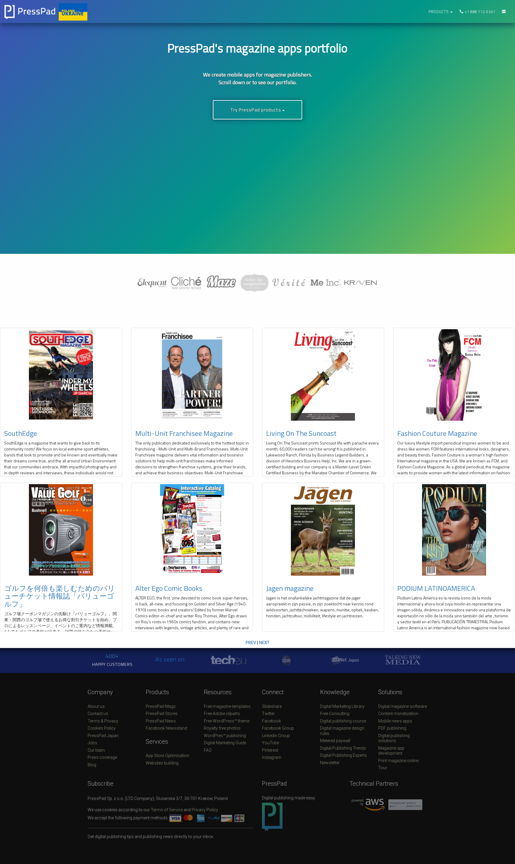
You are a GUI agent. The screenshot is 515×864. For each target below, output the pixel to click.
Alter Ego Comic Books (168, 588)
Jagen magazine (290, 588)
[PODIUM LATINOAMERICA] (454, 530)
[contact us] (504, 12)
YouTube (270, 742)
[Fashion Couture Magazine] (454, 375)
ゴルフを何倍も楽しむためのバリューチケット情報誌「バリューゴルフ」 (59, 596)
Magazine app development (391, 751)
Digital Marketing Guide (225, 742)
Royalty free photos (222, 728)
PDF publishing (392, 728)
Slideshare (272, 706)
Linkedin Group (276, 735)
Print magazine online (398, 760)
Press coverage (102, 757)
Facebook (271, 721)
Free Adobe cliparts (222, 713)
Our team (96, 750)
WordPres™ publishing (225, 735)
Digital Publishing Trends (343, 748)
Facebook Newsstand (166, 728)
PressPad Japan (103, 735)
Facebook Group (278, 728)
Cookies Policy (102, 728)
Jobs (92, 742)
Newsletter (330, 762)
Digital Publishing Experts (343, 755)
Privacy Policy (205, 809)
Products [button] (439, 12)
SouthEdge (20, 433)
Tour (382, 767)
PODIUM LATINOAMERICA (436, 588)
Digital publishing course (343, 721)
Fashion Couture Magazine (437, 433)
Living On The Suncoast (301, 433)
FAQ (208, 750)
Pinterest (270, 750)
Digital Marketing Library (342, 706)
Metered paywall (335, 740)
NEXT (264, 642)
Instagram (271, 757)
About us (96, 706)
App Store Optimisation (167, 755)
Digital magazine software (402, 706)
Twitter (268, 713)
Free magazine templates (227, 706)
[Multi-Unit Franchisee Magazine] (192, 375)
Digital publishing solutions (394, 738)
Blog (92, 764)
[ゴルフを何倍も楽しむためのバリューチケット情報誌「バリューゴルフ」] (61, 530)
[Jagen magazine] (323, 530)
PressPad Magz (161, 706)
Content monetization (398, 713)
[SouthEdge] (61, 375)
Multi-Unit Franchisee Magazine (184, 433)
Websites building (162, 763)
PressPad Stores (162, 713)
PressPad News (161, 721)
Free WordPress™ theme (226, 721)
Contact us (98, 713)
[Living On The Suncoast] (323, 375)
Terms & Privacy (103, 721)
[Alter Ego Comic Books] (192, 530)
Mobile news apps (395, 721)
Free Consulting (334, 713)
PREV (251, 642)
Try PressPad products (256, 109)
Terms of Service (167, 809)
